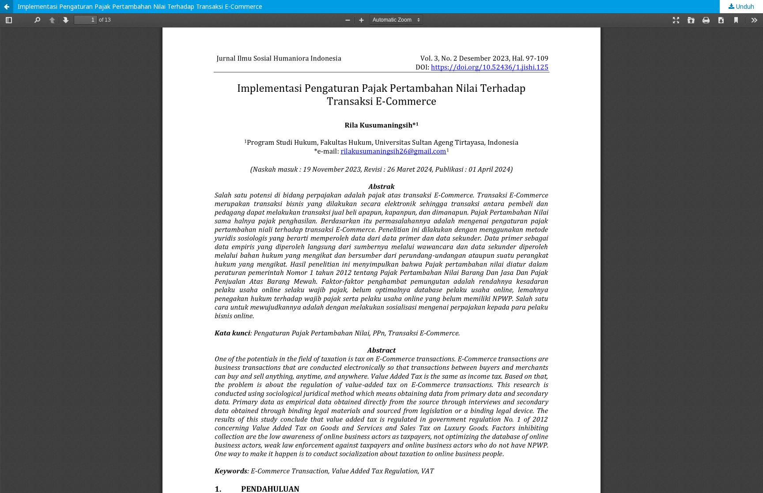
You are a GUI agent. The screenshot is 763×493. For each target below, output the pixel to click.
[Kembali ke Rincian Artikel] (6, 6)
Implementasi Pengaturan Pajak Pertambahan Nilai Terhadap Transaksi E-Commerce (140, 6)
